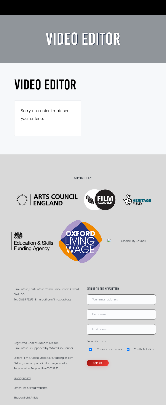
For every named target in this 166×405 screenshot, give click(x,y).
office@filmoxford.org (57, 299)
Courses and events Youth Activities (125, 349)
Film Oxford (36, 7)
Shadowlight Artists (26, 397)
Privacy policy (22, 378)
